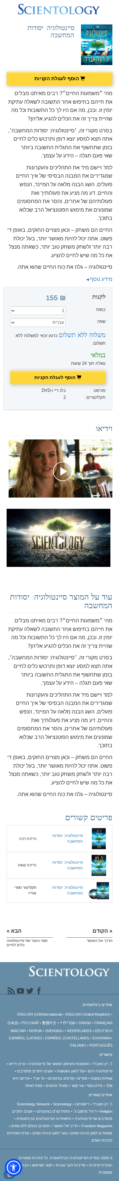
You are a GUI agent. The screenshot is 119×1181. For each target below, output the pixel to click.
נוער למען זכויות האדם (49, 1133)
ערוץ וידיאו (17, 1064)
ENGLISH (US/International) (39, 1014)
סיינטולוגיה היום (100, 1071)
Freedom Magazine (96, 1126)
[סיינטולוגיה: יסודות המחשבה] (99, 838)
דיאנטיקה (82, 1104)
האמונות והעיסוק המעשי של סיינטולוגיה (58, 1064)
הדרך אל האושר (65, 1126)
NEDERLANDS (79, 1031)
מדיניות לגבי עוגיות (71, 1165)
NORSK (35, 1031)
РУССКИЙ (30, 1023)
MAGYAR (18, 1031)
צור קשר (77, 1086)
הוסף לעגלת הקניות (57, 78)
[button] (13, 1167)
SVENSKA (53, 1031)
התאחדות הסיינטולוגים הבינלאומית (44, 1119)
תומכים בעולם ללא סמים (30, 1126)
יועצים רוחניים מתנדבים (35, 1071)
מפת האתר (34, 1086)
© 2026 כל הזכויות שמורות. (65, 1158)
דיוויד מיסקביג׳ (85, 1111)
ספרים (82, 1078)
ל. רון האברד (102, 1064)
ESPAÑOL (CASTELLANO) (67, 1038)
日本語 (12, 1023)
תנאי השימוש (42, 1165)
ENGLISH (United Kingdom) (87, 1014)
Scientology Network (33, 1104)
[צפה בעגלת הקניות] (9, 1174)
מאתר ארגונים (57, 1086)
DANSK (85, 1023)
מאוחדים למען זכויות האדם (91, 1133)
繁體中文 (49, 1023)
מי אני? (38, 1078)
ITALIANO (78, 1045)
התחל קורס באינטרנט (53, 1111)
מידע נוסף (101, 279)
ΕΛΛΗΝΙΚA (101, 1038)
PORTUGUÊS (100, 1045)
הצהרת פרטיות (100, 1165)
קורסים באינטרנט (61, 1078)
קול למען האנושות (71, 1071)
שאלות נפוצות (101, 1078)
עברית (69, 1022)
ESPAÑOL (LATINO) (25, 1038)
